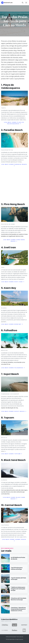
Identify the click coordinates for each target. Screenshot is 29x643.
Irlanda (4, 308)
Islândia (4, 480)
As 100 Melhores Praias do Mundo (18, 558)
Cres (2, 267)
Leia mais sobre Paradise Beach (14, 164)
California (5, 525)
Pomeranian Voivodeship (10, 394)
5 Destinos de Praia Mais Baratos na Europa (18, 599)
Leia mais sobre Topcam (10, 453)
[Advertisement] (14, 185)
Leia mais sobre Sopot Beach (13, 411)
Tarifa (3, 108)
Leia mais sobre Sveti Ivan (12, 281)
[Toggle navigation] (26, 3)
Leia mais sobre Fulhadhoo (12, 367)
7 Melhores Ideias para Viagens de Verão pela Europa (18, 588)
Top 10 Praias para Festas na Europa (16, 568)
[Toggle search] (22, 2)
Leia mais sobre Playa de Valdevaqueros (14, 123)
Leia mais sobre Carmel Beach (14, 539)
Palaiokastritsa (7, 150)
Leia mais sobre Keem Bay (11, 324)
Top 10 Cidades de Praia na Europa (18, 578)
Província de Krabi (8, 224)
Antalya (4, 437)
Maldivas (4, 350)
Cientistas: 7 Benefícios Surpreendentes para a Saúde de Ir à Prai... (18, 609)
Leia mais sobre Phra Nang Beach (14, 240)
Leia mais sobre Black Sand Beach (14, 498)
